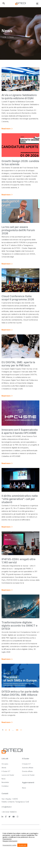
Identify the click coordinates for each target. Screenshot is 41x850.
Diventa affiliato (27, 771)
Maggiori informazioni (10, 841)
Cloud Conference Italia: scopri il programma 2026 (18, 298)
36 (17, 730)
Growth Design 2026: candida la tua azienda (20, 162)
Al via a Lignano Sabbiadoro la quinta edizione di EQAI (19, 96)
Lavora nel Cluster (8, 775)
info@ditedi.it (6, 807)
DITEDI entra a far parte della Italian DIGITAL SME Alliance (20, 693)
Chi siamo (5, 764)
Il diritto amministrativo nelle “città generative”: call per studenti (20, 499)
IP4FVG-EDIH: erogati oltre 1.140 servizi (18, 561)
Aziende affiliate (27, 768)
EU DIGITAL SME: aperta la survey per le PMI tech (18, 364)
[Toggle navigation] (32, 3)
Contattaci (5, 786)
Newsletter (5, 782)
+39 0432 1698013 (9, 812)
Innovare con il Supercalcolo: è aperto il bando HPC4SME (20, 431)
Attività (4, 768)
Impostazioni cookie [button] (9, 845)
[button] (4, 3)
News (3, 779)
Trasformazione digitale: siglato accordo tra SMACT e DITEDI (19, 625)
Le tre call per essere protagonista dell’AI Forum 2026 (18, 230)
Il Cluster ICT (6, 771)
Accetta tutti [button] (22, 845)
